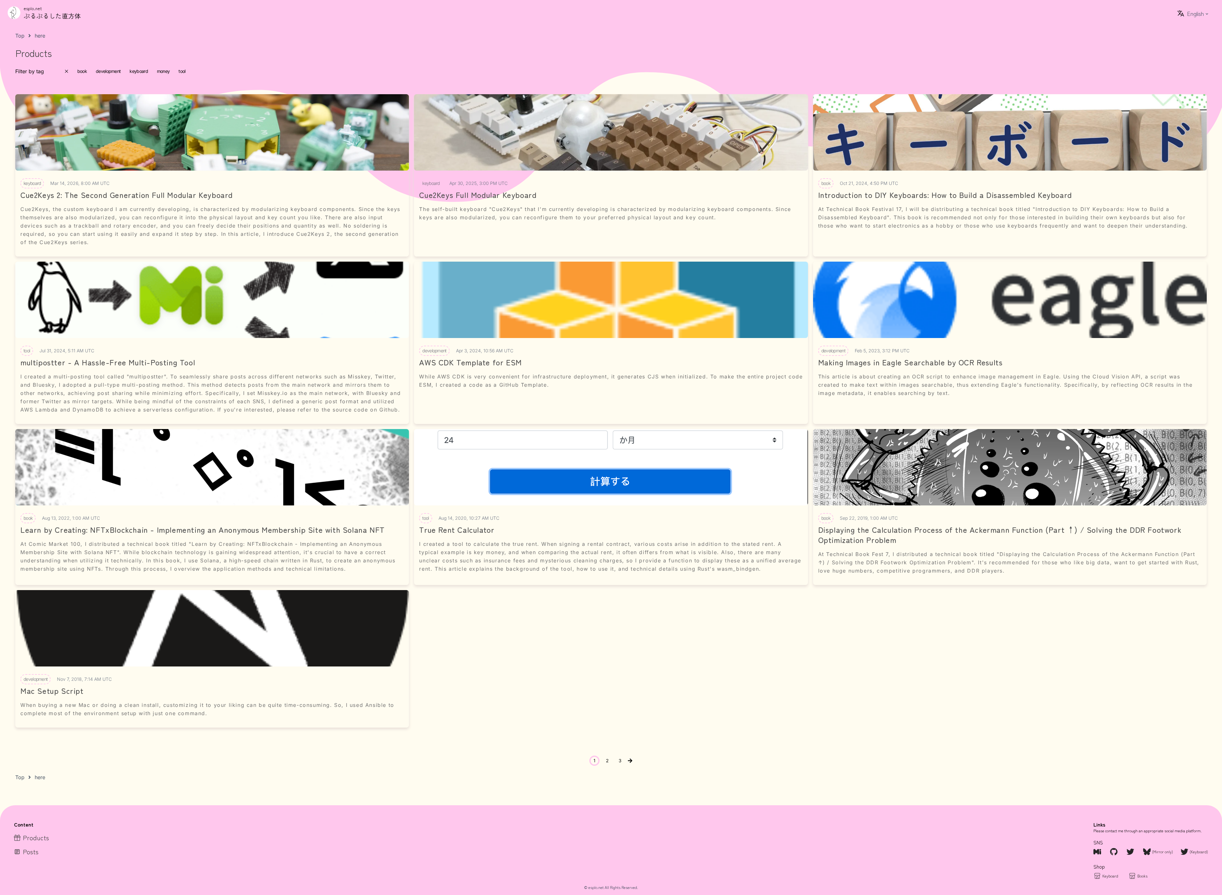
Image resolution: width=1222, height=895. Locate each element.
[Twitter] (1131, 852)
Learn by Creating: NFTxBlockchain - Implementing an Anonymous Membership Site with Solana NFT (202, 530)
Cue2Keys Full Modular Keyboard (478, 195)
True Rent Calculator (456, 530)
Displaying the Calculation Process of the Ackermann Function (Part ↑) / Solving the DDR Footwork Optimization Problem (1000, 535)
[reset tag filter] (66, 71)
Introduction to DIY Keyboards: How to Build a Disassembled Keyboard (945, 195)
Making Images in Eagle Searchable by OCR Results (910, 362)
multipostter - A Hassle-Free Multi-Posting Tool (107, 362)
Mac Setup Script (52, 691)
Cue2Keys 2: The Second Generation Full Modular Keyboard (126, 195)
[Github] (1114, 852)
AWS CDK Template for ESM (470, 362)
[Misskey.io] (1097, 852)
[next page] (630, 760)
